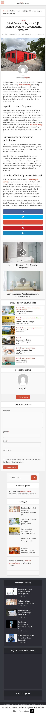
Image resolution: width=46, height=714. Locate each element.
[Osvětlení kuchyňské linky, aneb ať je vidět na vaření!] (15, 550)
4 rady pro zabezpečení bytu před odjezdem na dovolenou (24, 352)
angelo (30, 34)
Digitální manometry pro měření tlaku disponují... (26, 638)
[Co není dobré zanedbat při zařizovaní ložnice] (15, 531)
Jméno (6, 432)
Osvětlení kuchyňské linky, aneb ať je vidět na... (28, 550)
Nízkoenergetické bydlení (34, 328)
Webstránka (7, 450)
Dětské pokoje (26, 308)
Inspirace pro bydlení (28, 318)
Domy (24, 328)
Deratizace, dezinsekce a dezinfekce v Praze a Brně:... (25, 625)
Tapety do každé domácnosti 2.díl (21, 361)
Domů (5, 11)
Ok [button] (32, 711)
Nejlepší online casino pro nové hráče (26, 602)
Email (5, 441)
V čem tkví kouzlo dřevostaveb (22, 331)
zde (27, 711)
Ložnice (18, 320)
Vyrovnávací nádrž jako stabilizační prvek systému (25, 591)
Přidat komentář (19, 34)
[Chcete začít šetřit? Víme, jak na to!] (15, 541)
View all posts (23, 397)
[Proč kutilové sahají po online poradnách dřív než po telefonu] (15, 509)
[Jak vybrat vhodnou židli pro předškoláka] (15, 521)
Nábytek (24, 310)
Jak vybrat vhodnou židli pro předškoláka (24, 312)
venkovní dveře (25, 491)
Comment (6, 411)
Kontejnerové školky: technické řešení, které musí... (24, 342)
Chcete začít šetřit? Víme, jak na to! (28, 540)
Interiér (38, 318)
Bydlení (23, 20)
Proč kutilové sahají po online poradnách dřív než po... (28, 511)
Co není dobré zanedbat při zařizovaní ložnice (25, 322)
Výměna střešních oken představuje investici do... (25, 612)
